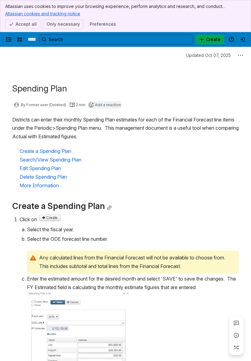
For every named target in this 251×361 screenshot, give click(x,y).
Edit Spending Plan (40, 168)
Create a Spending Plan (45, 151)
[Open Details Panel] (236, 335)
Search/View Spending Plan (50, 160)
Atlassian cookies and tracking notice (42, 13)
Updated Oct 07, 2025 (208, 55)
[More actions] (240, 55)
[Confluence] (32, 39)
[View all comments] (236, 323)
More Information (39, 185)
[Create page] (236, 347)
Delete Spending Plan (43, 177)
